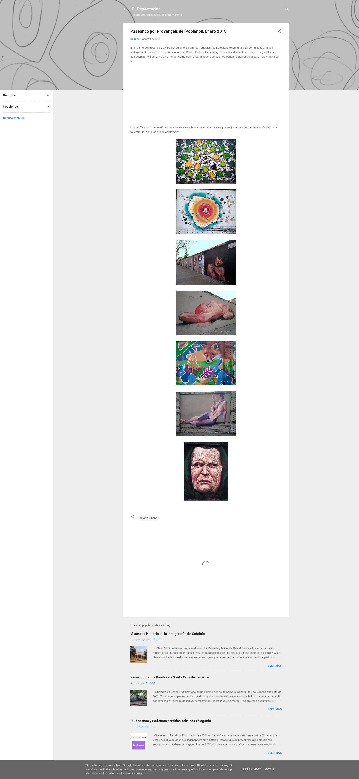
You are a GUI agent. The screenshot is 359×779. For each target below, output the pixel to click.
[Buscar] (287, 10)
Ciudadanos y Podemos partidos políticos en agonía (170, 721)
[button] (279, 32)
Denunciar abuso (14, 118)
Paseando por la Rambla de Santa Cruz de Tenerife (169, 677)
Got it (269, 769)
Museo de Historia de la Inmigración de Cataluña (168, 634)
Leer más (275, 665)
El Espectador (146, 9)
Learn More (252, 769)
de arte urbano (148, 518)
